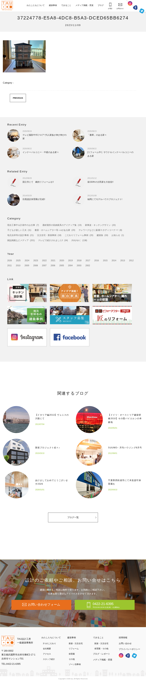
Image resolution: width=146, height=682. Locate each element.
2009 (27, 265)
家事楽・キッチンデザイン (98, 225)
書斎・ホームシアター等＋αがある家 (52, 230)
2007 (44, 265)
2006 (53, 265)
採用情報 (123, 637)
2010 (18, 265)
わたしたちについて (36, 5)
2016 (96, 260)
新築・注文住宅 (76, 643)
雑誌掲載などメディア (18, 240)
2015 (105, 260)
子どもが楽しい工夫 (17, 230)
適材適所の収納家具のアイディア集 (59, 225)
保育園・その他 (101, 648)
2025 (18, 260)
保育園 (72, 654)
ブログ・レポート (101, 654)
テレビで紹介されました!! (50, 240)
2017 (88, 260)
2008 (35, 265)
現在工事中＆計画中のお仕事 (21, 225)
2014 (114, 260)
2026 (9, 260)
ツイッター (141, 10)
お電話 (110, 8)
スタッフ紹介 (49, 659)
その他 (72, 659)
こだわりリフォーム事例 (76, 235)
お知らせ (115, 235)
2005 (61, 265)
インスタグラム (130, 3)
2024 (27, 260)
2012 (131, 260)
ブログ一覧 (73, 517)
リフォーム (74, 648)
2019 (70, 260)
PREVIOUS (18, 98)
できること (66, 5)
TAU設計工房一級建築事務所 (25, 641)
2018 (79, 260)
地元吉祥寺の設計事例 (18, 235)
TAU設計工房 (7, 6)
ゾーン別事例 (75, 664)
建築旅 (100, 235)
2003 (79, 265)
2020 (61, 260)
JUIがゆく (76, 240)
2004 (70, 265)
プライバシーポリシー (129, 649)
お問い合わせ (125, 643)
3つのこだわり (49, 643)
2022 (44, 260)
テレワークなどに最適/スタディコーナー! (98, 230)
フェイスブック (135, 7)
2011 (9, 265)
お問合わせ (120, 8)
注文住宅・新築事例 (46, 235)
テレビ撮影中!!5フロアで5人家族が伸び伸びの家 (45, 135)
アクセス (47, 654)
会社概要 (47, 648)
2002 (87, 265)
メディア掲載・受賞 (84, 5)
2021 (53, 260)
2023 (35, 260)
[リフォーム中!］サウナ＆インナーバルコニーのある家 (110, 152)
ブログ (101, 5)
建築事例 (53, 5)
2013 (122, 260)
